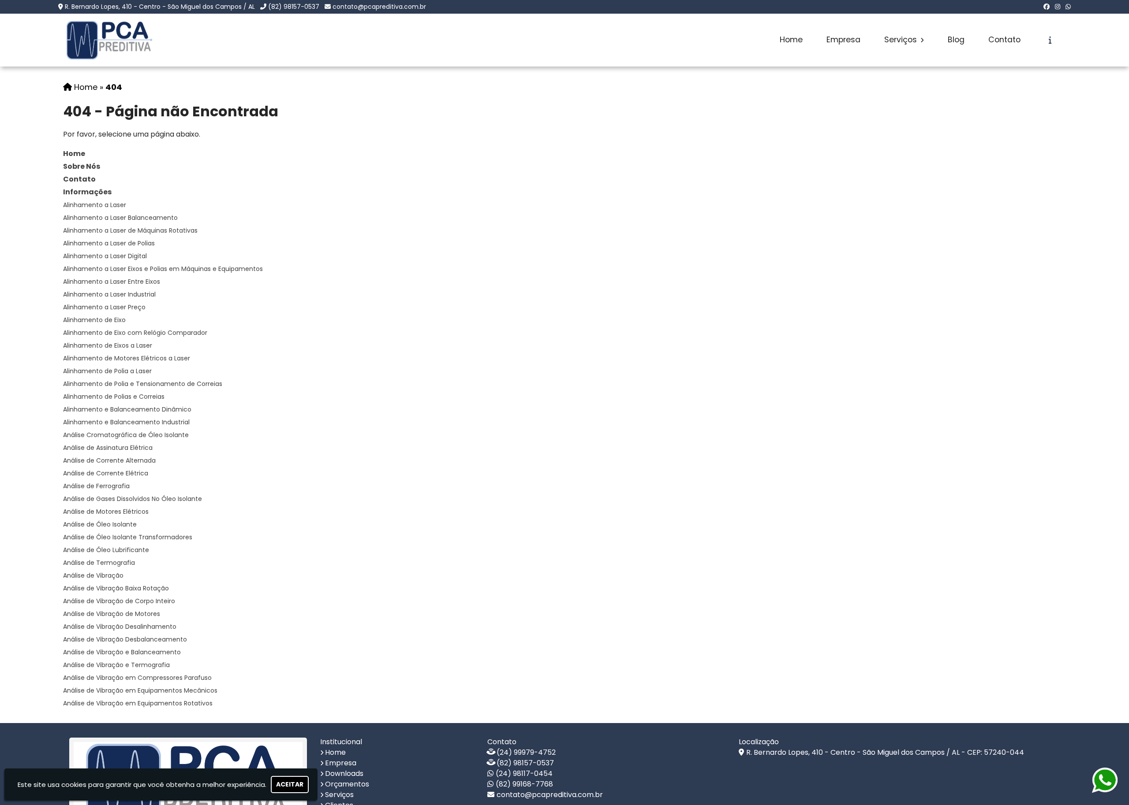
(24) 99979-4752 (526, 752)
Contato (1004, 39)
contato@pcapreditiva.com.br (379, 6)
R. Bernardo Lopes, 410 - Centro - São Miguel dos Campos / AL (160, 6)
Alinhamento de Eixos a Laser (107, 345)
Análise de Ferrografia (96, 486)
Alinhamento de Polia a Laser (107, 371)
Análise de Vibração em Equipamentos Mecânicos (140, 690)
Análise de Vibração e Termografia (116, 664)
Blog (956, 39)
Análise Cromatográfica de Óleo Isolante (126, 434)
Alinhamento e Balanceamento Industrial (126, 422)
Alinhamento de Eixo (94, 319)
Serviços (901, 39)
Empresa (843, 39)
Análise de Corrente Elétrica (105, 473)
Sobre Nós (81, 166)
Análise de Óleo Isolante (100, 524)
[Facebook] (1046, 6)
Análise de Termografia (99, 562)
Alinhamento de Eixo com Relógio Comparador (135, 332)
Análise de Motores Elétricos (106, 511)
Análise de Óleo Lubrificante (106, 549)
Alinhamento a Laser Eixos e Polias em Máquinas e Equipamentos (163, 268)
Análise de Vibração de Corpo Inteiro (119, 601)
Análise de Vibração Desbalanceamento (125, 639)
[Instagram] (1057, 6)
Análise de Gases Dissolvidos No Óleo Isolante (132, 498)
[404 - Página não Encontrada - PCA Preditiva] (109, 40)
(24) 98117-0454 (524, 773)
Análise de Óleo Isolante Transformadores (127, 537)
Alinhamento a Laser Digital (105, 256)
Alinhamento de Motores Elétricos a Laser (126, 358)
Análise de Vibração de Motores (111, 613)
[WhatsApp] (1068, 6)
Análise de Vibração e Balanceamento (122, 652)
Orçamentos (347, 784)
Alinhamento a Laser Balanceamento (120, 217)
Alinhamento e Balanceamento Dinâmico (127, 409)
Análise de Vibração (93, 575)
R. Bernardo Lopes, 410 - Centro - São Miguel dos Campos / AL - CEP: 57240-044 (885, 752)
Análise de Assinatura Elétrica (108, 447)
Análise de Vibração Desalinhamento (119, 626)
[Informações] (1050, 40)
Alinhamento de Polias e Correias (113, 396)
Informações (87, 192)
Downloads (344, 773)
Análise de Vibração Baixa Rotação (116, 588)
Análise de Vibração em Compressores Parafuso (137, 677)
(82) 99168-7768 (524, 784)
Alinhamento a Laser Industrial (109, 294)
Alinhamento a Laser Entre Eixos (111, 281)
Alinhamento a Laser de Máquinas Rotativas (130, 230)
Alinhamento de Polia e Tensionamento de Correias (142, 383)
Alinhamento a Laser (94, 204)
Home (791, 39)
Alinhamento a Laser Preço (104, 307)
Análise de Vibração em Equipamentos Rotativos (138, 703)
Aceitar (289, 784)
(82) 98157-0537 (293, 6)
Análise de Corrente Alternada (109, 460)
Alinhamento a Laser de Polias (109, 243)
